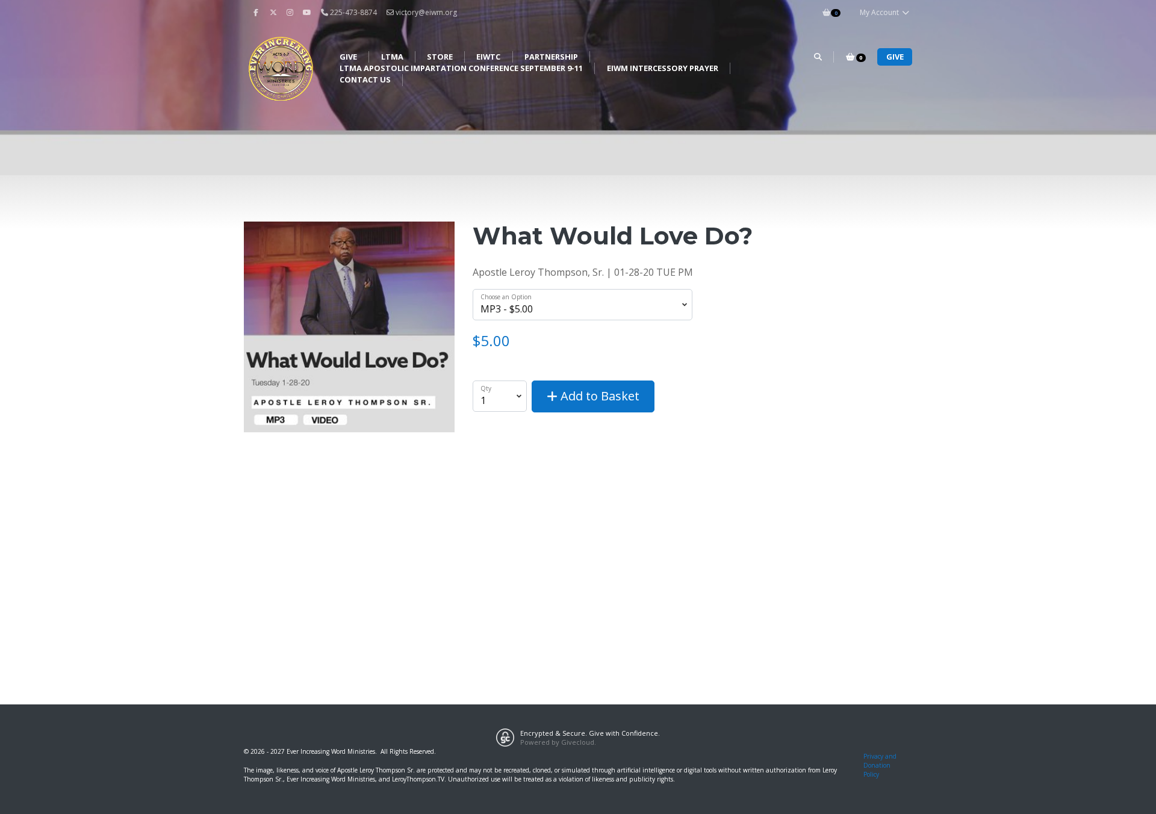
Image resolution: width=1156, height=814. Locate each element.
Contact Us (365, 79)
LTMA (392, 56)
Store (440, 56)
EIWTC (488, 56)
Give (348, 56)
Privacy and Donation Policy (880, 765)
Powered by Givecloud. (558, 742)
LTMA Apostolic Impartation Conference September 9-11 (461, 68)
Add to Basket (598, 396)
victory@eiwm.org (426, 12)
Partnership (551, 56)
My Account (880, 12)
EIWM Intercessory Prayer (662, 68)
